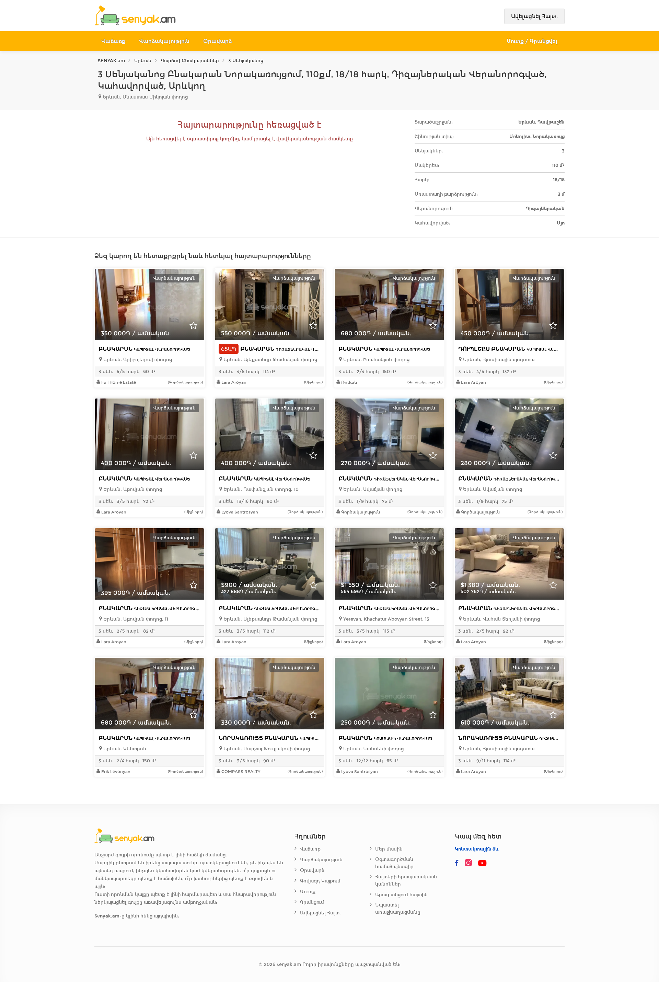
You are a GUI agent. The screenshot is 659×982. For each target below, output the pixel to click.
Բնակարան (144, 349)
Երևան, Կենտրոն (124, 749)
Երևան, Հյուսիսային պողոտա (498, 359)
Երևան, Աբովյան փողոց (132, 489)
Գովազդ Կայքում (320, 881)
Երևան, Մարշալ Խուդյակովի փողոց (266, 749)
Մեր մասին (389, 849)
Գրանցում (312, 902)
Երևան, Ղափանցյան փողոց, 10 (260, 489)
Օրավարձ (217, 41)
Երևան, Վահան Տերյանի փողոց (501, 619)
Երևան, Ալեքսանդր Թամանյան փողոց (269, 359)
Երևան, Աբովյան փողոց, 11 (135, 619)
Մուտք (307, 891)
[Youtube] (482, 863)
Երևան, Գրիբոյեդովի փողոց (137, 359)
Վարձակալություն (164, 41)
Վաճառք (113, 41)
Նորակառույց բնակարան (287, 738)
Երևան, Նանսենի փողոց (373, 749)
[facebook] (456, 863)
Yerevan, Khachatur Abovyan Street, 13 (385, 619)
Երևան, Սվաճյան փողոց (372, 489)
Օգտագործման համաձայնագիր (394, 862)
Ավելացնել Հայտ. (534, 16)
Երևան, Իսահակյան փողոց (375, 359)
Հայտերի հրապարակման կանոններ (406, 880)
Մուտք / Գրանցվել (532, 41)
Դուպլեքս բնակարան (520, 349)
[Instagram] (469, 863)
